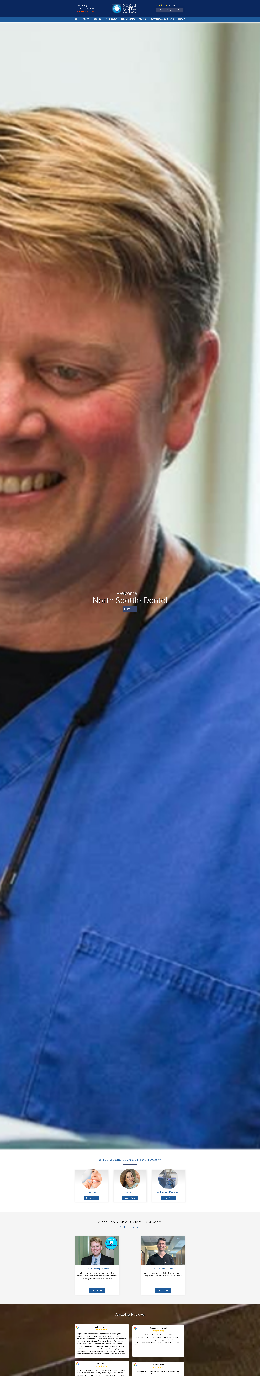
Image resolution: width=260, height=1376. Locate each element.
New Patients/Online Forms (162, 19)
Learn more (91, 1198)
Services (97, 19)
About (86, 19)
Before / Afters (128, 19)
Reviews (142, 19)
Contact (181, 19)
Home (77, 19)
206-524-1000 (85, 8)
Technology (112, 19)
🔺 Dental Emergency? (85, 11)
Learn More (130, 609)
